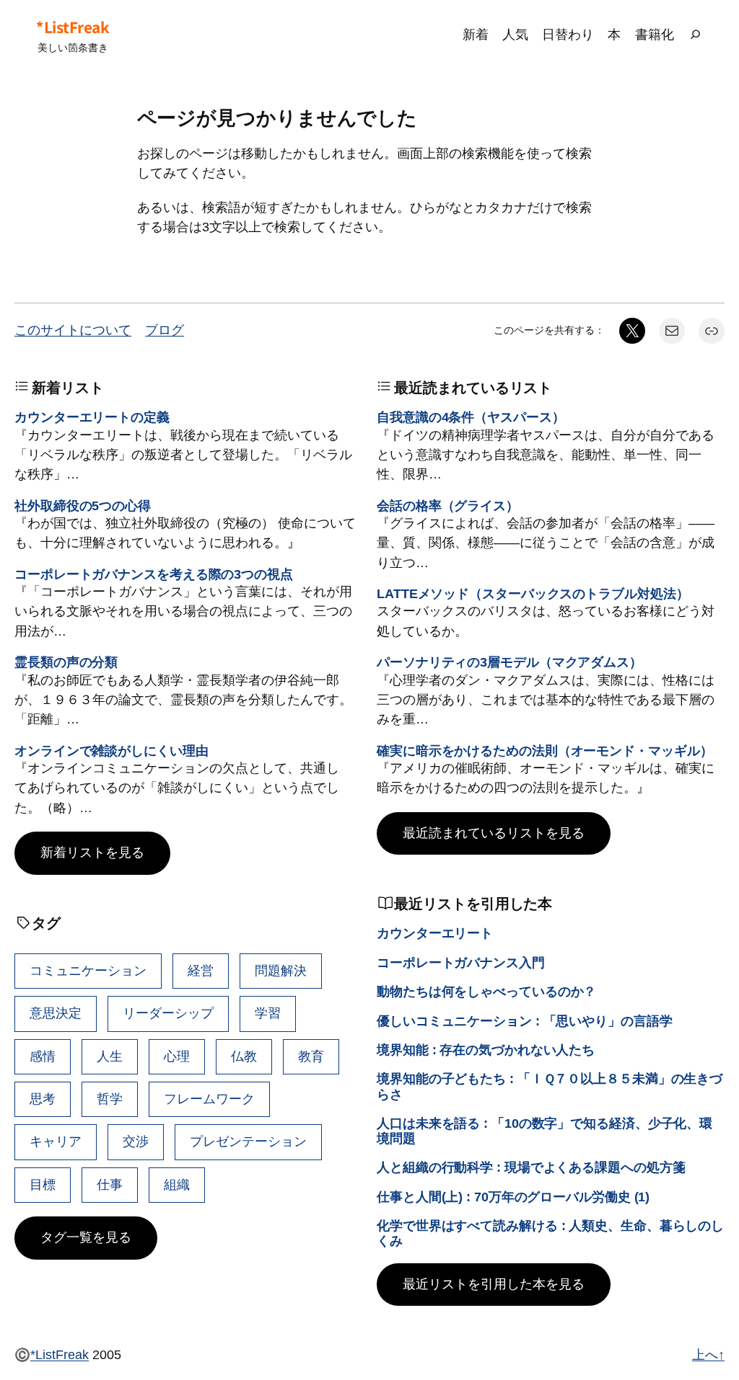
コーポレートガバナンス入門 (461, 963)
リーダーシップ (168, 1013)
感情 (43, 1056)
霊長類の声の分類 (66, 662)
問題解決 (281, 970)
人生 (110, 1056)
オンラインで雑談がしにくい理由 (111, 751)
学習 (268, 1013)
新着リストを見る (92, 852)
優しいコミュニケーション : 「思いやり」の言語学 (525, 1021)
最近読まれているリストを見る (494, 833)
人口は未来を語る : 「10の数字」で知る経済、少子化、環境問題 (544, 1131)
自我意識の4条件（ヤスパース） (471, 417)
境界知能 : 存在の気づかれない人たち (486, 1050)
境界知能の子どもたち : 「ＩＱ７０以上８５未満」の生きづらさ (549, 1086)
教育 (311, 1056)
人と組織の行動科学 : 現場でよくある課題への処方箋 (531, 1167)
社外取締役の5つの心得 (82, 506)
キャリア (56, 1141)
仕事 (110, 1185)
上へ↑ (708, 1355)
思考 (43, 1099)
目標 (43, 1185)
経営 (201, 970)
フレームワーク (209, 1099)
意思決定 (56, 1013)
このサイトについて (72, 330)
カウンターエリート (435, 933)
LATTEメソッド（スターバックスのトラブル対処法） (532, 594)
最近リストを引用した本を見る (494, 1284)
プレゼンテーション (248, 1141)
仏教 (244, 1056)
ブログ (164, 330)
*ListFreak (72, 27)
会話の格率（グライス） (448, 506)
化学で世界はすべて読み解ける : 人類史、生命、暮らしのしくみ (550, 1233)
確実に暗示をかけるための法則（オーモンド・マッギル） (544, 751)
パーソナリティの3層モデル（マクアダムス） (509, 662)
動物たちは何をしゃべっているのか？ (486, 991)
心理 (177, 1056)
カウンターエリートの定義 (92, 417)
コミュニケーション (88, 970)
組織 (177, 1185)
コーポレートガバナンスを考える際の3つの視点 (153, 574)
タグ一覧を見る (85, 1237)
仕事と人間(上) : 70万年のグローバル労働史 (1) (513, 1197)
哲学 (110, 1099)
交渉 (136, 1141)
